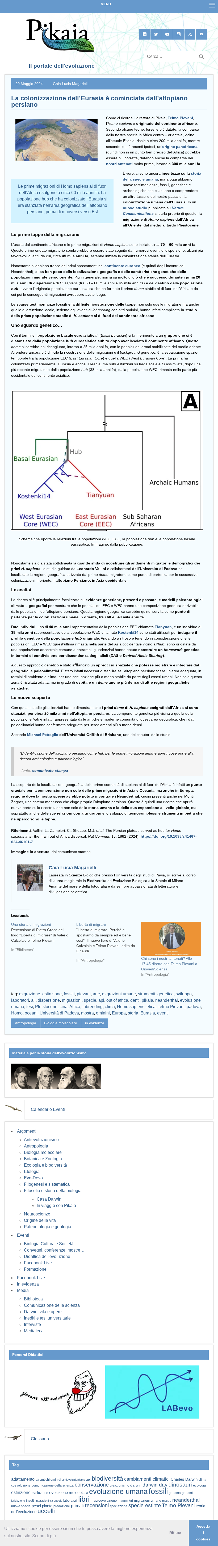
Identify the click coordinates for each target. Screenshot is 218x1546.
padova (194, 1006)
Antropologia (25, 1023)
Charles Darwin (184, 1479)
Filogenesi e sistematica (47, 1184)
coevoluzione (21, 1485)
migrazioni (72, 1000)
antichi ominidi (50, 1479)
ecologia (199, 1485)
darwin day (154, 1485)
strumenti (146, 994)
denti (135, 1000)
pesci (36, 1506)
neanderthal (166, 1000)
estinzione (52, 994)
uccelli (46, 1511)
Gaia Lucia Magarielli (70, 84)
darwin (135, 1485)
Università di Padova (59, 1013)
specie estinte (144, 1505)
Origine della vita (40, 1220)
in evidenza (94, 1023)
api (101, 1000)
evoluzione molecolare (68, 1492)
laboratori (20, 1000)
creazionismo (119, 1485)
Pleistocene (46, 1006)
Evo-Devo (33, 1178)
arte (96, 994)
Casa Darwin (49, 1199)
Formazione (35, 1269)
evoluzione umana (118, 1492)
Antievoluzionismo (41, 1139)
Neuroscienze (37, 1214)
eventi (163, 1013)
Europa (119, 1013)
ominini (103, 1013)
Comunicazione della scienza (52, 1305)
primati (77, 1506)
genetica (165, 994)
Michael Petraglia (42, 735)
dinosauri (180, 1484)
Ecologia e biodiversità (45, 1165)
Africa (74, 1006)
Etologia (32, 1171)
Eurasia (147, 1013)
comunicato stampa (50, 770)
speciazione (118, 1506)
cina (64, 1006)
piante (47, 1506)
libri (84, 1499)
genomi (187, 1493)
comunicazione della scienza (53, 1485)
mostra (87, 1013)
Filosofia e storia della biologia (53, 1190)
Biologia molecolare (60, 1023)
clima (110, 1006)
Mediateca (34, 1331)
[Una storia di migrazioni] (43, 939)
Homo (17, 1013)
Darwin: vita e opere (43, 1311)
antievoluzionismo (73, 1479)
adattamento (23, 1479)
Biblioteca (33, 1299)
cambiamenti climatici (147, 1479)
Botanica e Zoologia (43, 1159)
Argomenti (26, 1131)
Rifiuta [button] (175, 1533)
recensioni (97, 1505)
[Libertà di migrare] (108, 944)
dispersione (49, 1000)
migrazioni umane (119, 994)
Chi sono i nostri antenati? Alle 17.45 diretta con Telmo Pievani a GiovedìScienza (169, 963)
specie (90, 1000)
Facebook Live (38, 1263)
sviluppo (184, 994)
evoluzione (40, 1493)
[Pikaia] (59, 50)
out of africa (117, 1000)
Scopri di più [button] (44, 1536)
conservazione (92, 1485)
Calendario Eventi (48, 1109)
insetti (30, 1500)
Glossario (40, 1439)
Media (23, 1290)
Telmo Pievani (180, 118)
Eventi (23, 1235)
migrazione (29, 994)
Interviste (32, 1324)
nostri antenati (119, 164)
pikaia (147, 1000)
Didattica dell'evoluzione (47, 1256)
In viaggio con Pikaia (56, 1205)
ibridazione (18, 1500)
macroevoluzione (104, 1500)
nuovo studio (135, 208)
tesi (29, 1006)
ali (33, 1000)
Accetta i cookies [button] (203, 1532)
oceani (31, 1013)
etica (151, 1006)
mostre (166, 1500)
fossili (69, 994)
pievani (84, 994)
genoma (175, 1492)
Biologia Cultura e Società (48, 1243)
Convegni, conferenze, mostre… (54, 1250)
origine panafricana (180, 146)
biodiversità (107, 1478)
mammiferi (125, 1500)
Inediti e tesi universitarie (47, 1318)
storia (133, 1013)
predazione (61, 1506)
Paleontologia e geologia (47, 1226)
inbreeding (92, 1006)
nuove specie (21, 1506)
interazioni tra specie (49, 1500)
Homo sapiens (130, 1006)
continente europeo (122, 266)
